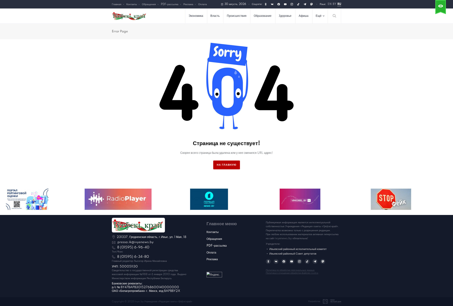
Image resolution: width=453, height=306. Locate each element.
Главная (116, 4)
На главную (226, 165)
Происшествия (236, 16)
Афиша (303, 16)
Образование (262, 16)
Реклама (188, 4)
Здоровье (285, 16)
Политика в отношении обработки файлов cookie (292, 273)
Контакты (131, 4)
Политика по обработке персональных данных (290, 270)
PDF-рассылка (169, 4)
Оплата (202, 4)
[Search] (334, 16)
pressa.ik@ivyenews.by (135, 242)
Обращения (149, 4)
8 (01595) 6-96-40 (133, 247)
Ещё (319, 16)
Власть (215, 16)
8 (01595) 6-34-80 (133, 257)
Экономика (196, 16)
